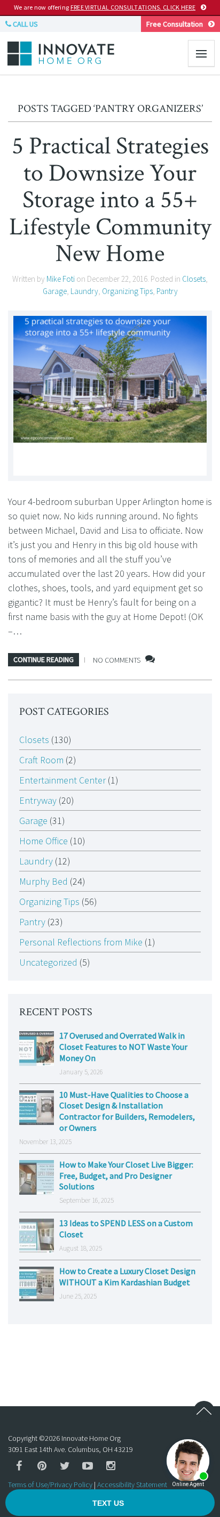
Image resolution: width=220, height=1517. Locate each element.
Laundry (84, 291)
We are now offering (104, 7)
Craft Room (41, 760)
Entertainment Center (62, 780)
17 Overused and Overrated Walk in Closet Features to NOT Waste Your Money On (123, 1046)
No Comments (116, 660)
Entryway (38, 800)
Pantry (167, 291)
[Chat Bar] (110, 1503)
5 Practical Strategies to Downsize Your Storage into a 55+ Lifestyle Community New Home (110, 200)
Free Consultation (174, 24)
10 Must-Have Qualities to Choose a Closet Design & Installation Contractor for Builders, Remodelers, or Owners (127, 1111)
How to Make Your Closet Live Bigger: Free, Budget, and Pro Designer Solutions (126, 1175)
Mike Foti (60, 279)
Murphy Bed (43, 881)
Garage (55, 291)
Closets (194, 279)
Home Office (43, 841)
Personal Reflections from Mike (81, 942)
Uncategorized (48, 962)
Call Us (24, 24)
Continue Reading (43, 659)
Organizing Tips (127, 291)
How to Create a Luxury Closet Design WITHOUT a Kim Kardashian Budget (127, 1276)
